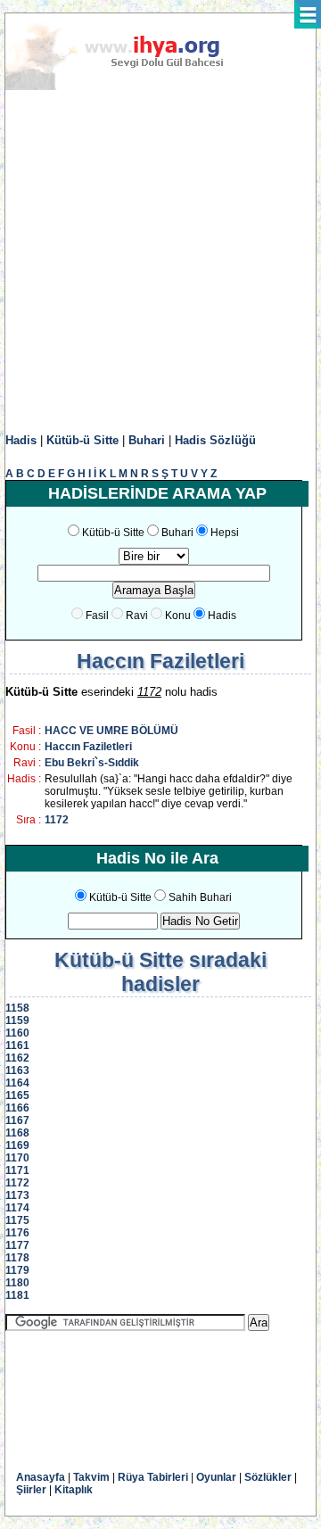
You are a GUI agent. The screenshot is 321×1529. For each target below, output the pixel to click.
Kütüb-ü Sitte (82, 440)
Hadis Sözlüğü (215, 440)
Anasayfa (40, 1477)
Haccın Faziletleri (88, 746)
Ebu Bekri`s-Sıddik (92, 762)
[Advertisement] (160, 262)
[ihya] (131, 86)
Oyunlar (216, 1477)
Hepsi (224, 532)
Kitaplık (73, 1490)
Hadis (21, 440)
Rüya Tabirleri (153, 1477)
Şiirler (31, 1490)
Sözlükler (268, 1477)
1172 (57, 820)
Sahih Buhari (200, 897)
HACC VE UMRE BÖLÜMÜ (111, 730)
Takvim (91, 1477)
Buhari (146, 440)
